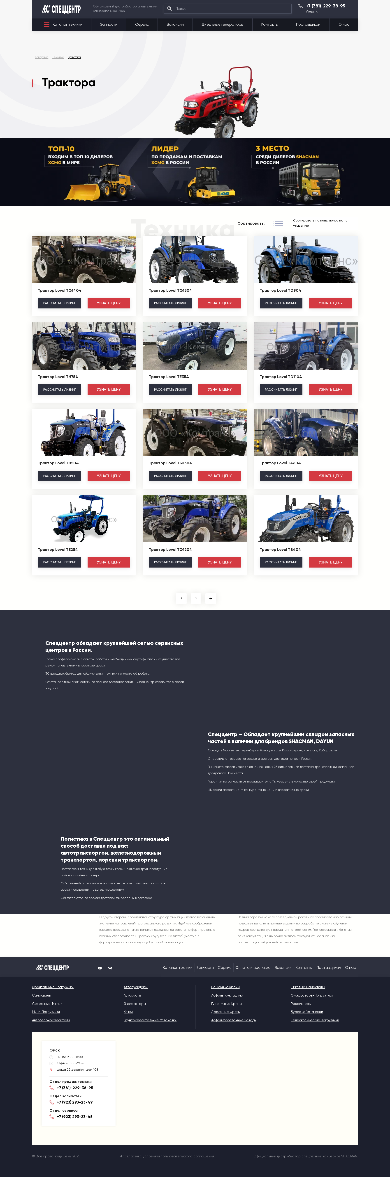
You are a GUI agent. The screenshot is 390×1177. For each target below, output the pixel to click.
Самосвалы (41, 995)
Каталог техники (67, 24)
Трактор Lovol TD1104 (281, 376)
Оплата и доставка (253, 967)
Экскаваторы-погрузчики (312, 995)
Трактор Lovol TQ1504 (170, 290)
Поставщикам (308, 24)
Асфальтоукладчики (227, 995)
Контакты (269, 24)
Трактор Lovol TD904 (280, 290)
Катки (128, 1012)
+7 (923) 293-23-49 (75, 1102)
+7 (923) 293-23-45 (75, 1116)
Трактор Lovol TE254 (58, 549)
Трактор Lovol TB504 (58, 463)
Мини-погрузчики (46, 1012)
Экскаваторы (135, 1004)
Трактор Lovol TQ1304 (170, 463)
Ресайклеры (301, 1004)
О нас (344, 24)
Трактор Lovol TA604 (280, 463)
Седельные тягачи (47, 1004)
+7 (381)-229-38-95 (325, 6)
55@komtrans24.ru (70, 1063)
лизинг (59, 303)
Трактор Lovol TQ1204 (170, 549)
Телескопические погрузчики (315, 1020)
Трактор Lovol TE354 (169, 376)
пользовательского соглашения (187, 1156)
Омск (310, 12)
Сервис (142, 24)
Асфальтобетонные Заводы (233, 1020)
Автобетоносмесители (51, 1020)
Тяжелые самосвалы (308, 987)
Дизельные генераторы (223, 24)
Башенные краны (225, 987)
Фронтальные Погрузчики (53, 987)
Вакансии (175, 24)
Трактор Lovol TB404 (280, 549)
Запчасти (108, 24)
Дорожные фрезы (225, 1012)
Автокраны (133, 995)
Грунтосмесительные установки (150, 1020)
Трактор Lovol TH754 (58, 376)
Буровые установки (307, 1012)
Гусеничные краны (226, 1004)
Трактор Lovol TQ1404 (59, 290)
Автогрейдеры (136, 987)
